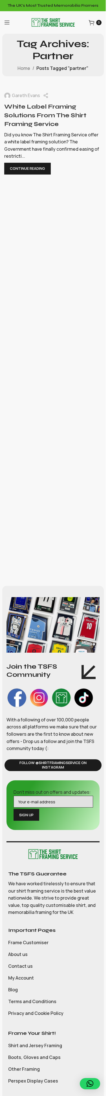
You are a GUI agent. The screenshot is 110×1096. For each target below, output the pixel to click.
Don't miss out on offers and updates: (52, 792)
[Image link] (53, 853)
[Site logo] (53, 22)
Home (23, 68)
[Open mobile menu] (7, 22)
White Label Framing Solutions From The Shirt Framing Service (45, 115)
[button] (90, 1083)
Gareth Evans (26, 95)
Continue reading (27, 168)
